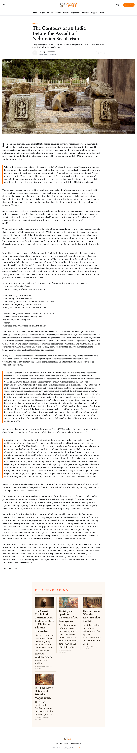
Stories (65, 13)
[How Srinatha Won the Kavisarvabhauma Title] (92, 623)
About (102, 13)
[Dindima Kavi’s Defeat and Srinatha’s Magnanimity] (44, 697)
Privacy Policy (76, 743)
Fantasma (82, 748)
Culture (58, 13)
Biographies (75, 13)
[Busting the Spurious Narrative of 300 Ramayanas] (68, 625)
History (50, 13)
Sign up (58, 743)
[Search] (4, 5)
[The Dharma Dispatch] (68, 5)
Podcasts (85, 13)
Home (35, 13)
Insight (42, 13)
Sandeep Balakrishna (47, 52)
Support (94, 13)
